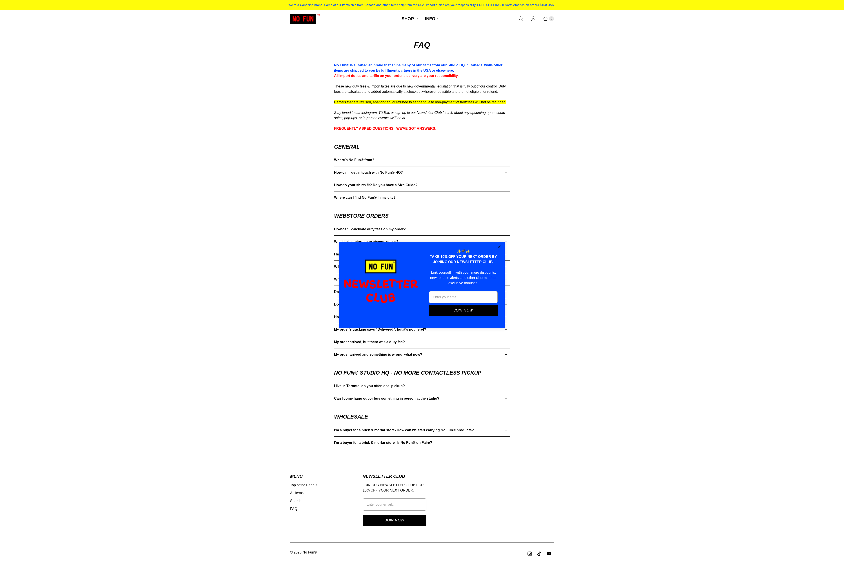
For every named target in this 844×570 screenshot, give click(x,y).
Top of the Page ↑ (303, 485)
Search (295, 501)
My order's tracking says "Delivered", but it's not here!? (380, 329)
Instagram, (369, 113)
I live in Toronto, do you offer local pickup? (369, 386)
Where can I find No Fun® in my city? (365, 197)
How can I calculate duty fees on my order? (370, 229)
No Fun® (309, 552)
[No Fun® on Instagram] (530, 554)
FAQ (293, 509)
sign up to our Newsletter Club (418, 113)
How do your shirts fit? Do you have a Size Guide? (376, 185)
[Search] (521, 18)
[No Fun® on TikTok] (539, 554)
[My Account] (533, 18)
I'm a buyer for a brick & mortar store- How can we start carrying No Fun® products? (404, 430)
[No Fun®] (305, 19)
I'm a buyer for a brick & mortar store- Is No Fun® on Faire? (383, 442)
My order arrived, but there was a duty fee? (369, 342)
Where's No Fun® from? (354, 160)
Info (430, 18)
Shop (408, 18)
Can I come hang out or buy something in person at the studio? (386, 398)
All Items (297, 493)
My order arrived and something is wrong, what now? (378, 354)
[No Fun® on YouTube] (549, 554)
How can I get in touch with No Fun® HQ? (368, 172)
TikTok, (384, 113)
